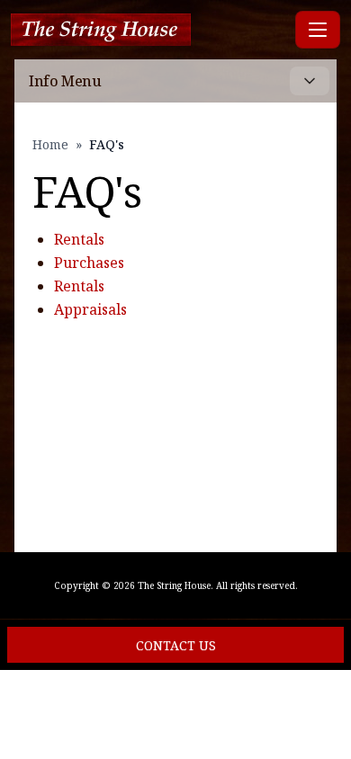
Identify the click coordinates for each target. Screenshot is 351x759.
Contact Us (176, 645)
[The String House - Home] (149, 30)
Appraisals (90, 309)
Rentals (79, 239)
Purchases (89, 262)
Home (50, 144)
